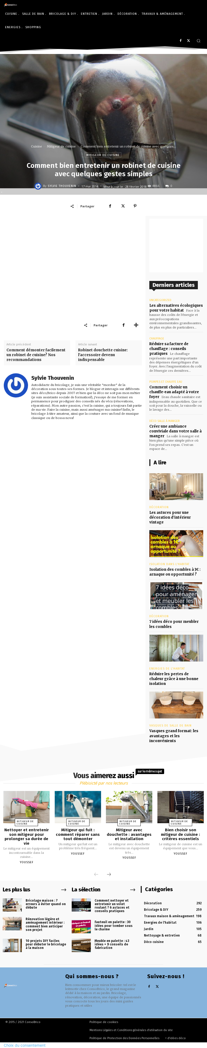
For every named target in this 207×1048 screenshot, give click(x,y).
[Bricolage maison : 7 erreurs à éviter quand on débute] (12, 905)
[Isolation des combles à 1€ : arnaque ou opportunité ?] (176, 543)
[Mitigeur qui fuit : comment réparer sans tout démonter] (78, 807)
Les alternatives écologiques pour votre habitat (176, 308)
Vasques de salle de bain (170, 725)
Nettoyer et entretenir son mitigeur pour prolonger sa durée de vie (26, 836)
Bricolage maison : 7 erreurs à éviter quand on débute (46, 904)
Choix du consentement (25, 1045)
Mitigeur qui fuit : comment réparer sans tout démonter (78, 834)
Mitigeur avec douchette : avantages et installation (129, 834)
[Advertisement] (73, 256)
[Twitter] (188, 41)
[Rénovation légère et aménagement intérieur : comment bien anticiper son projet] (12, 923)
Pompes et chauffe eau (165, 381)
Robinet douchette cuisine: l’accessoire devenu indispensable (103, 355)
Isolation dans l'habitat (169, 564)
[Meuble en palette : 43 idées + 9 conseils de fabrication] (81, 945)
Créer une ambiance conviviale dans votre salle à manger (175, 431)
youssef (26, 862)
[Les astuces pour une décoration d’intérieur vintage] (176, 486)
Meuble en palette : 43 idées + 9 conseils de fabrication (112, 944)
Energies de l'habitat (167, 668)
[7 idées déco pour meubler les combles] (176, 595)
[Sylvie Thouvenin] (38, 186)
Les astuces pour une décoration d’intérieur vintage (170, 517)
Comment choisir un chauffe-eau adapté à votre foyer (174, 392)
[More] (136, 325)
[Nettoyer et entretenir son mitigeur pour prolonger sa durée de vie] (26, 807)
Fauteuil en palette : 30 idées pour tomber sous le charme (114, 925)
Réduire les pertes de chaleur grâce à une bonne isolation (173, 679)
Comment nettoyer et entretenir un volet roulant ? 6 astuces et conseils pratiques (112, 906)
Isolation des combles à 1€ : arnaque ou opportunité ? (175, 572)
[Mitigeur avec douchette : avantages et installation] (129, 807)
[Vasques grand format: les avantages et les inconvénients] (176, 705)
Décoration (159, 507)
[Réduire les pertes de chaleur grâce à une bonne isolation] (176, 648)
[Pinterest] (135, 206)
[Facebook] (180, 41)
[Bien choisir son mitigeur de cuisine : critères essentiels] (180, 807)
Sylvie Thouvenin (62, 186)
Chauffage (156, 338)
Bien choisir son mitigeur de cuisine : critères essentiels (180, 834)
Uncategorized (160, 300)
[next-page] (109, 875)
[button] (198, 40)
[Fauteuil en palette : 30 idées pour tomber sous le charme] (81, 926)
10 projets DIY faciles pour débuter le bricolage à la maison (46, 944)
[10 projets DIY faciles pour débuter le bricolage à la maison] (12, 945)
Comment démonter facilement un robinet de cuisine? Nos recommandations (35, 355)
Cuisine (36, 146)
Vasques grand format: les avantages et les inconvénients (173, 736)
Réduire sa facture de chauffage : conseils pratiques (168, 349)
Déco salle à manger (164, 421)
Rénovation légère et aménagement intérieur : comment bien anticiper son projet (45, 924)
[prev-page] (96, 875)
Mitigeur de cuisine (61, 146)
